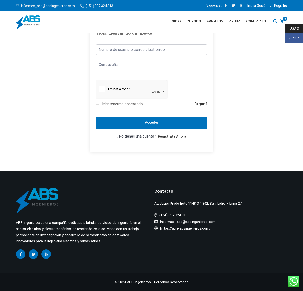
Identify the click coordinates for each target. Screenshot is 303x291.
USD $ (292, 28)
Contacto (256, 21)
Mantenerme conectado (122, 104)
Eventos (215, 21)
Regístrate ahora (172, 136)
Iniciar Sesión (257, 6)
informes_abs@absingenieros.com (48, 6)
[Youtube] (241, 6)
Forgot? (200, 104)
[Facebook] (225, 6)
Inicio (175, 21)
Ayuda (235, 21)
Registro (280, 6)
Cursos (194, 21)
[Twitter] (233, 6)
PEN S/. (292, 38)
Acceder (151, 122)
